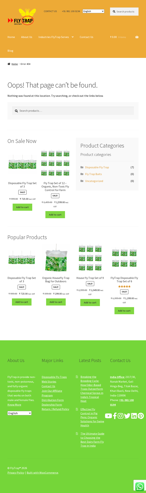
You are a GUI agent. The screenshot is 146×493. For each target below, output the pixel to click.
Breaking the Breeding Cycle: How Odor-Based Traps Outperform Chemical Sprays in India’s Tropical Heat (91, 389)
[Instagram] (120, 416)
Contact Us (86, 37)
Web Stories (49, 381)
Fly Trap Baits (93, 174)
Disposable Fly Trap (97, 167)
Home (11, 37)
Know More (14, 404)
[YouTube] (108, 416)
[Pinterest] (141, 416)
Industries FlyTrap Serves (53, 37)
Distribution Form (53, 400)
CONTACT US (50, 11)
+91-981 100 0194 (71, 11)
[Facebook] (115, 416)
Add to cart (22, 207)
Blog (10, 50)
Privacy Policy (15, 472)
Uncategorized (94, 181)
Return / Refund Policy (55, 409)
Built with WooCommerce (42, 472)
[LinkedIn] (134, 416)
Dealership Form (52, 404)
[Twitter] (127, 416)
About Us (26, 37)
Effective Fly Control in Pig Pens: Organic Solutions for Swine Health (92, 417)
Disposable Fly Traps (54, 377)
